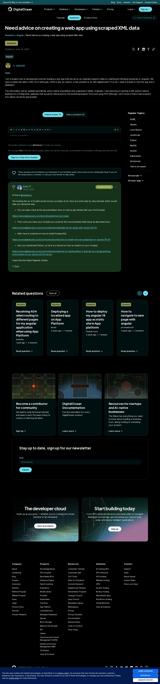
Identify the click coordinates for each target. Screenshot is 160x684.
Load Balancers (46, 611)
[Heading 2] (32, 130)
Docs (119, 2)
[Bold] (11, 130)
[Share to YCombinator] (148, 49)
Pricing (71, 611)
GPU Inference (102, 573)
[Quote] (43, 130)
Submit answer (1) (52, 114)
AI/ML (133, 119)
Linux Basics (136, 130)
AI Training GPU (102, 569)
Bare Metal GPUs (47, 576)
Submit (25, 470)
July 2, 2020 (28, 189)
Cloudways (44, 650)
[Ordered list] (40, 130)
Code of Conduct (75, 626)
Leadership (16, 573)
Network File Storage (49, 626)
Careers (126, 2)
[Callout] (45, 130)
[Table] (48, 130)
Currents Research (75, 584)
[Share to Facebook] (138, 49)
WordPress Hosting (104, 599)
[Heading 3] (35, 130)
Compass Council (75, 595)
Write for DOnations (76, 580)
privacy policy (63, 673)
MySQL (133, 145)
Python (133, 140)
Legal (14, 603)
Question (11, 43)
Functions (44, 603)
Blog (113, 2)
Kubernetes (135, 156)
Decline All (145, 675)
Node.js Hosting (102, 592)
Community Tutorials (76, 569)
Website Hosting (103, 580)
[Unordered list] (37, 130)
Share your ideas (131, 584)
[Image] (24, 130)
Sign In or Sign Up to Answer (24, 157)
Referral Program (19, 592)
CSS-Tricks (72, 576)
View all (52, 293)
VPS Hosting (101, 576)
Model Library (45, 592)
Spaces (43, 618)
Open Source (73, 599)
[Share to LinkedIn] (143, 49)
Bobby (26, 186)
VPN (98, 584)
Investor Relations (19, 614)
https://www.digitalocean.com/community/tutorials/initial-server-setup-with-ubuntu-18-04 (54, 227)
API (41, 630)
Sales (126, 573)
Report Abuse (129, 576)
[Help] (118, 130)
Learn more (68, 431)
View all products (45, 526)
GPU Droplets (45, 573)
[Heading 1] (29, 130)
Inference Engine (47, 580)
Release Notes (74, 622)
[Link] (22, 130)
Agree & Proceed (145, 671)
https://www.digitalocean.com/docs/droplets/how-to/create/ (40, 216)
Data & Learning (46, 584)
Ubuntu (133, 124)
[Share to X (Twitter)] (133, 49)
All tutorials (135, 161)
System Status (130, 580)
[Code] (51, 130)
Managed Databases (48, 614)
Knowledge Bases (47, 569)
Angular (20, 35)
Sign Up (19, 431)
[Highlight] (27, 130)
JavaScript (135, 135)
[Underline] (16, 130)
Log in (131, 9)
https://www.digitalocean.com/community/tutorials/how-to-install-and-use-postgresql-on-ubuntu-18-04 (61, 239)
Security (15, 611)
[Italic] (14, 130)
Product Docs (90, 17)
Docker (133, 151)
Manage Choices (145, 680)
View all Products (47, 654)
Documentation (74, 618)
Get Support (137, 2)
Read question (23, 351)
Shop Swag (73, 630)
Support (127, 569)
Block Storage (46, 622)
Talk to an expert (138, 166)
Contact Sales (151, 2)
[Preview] (115, 130)
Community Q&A (74, 573)
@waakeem (25, 195)
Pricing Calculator (75, 614)
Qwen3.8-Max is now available (16, 2)
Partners (15, 588)
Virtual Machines (103, 603)
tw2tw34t (20, 65)
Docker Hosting (102, 588)
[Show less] (116, 186)
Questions (74, 17)
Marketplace (73, 607)
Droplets (43, 595)
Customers (16, 584)
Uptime (43, 633)
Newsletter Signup (75, 603)
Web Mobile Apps (103, 595)
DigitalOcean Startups (77, 588)
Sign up (144, 9)
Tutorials (60, 17)
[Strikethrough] (19, 130)
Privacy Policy (18, 607)
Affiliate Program (19, 595)
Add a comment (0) (75, 114)
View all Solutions (103, 607)
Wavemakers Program (77, 592)
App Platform (45, 607)
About (14, 569)
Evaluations (44, 588)
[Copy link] (153, 49)
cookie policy (14, 678)
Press (14, 599)
